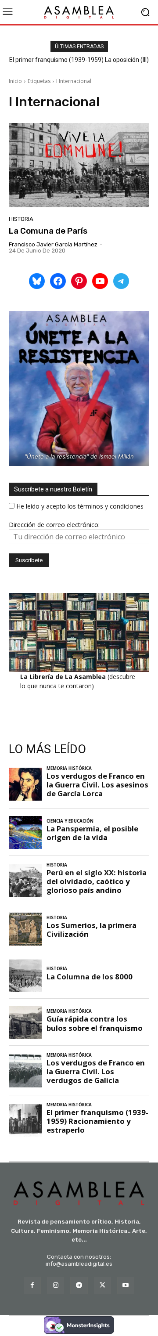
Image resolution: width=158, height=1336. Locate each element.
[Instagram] (55, 1285)
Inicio (15, 81)
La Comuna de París (48, 231)
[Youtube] (125, 1285)
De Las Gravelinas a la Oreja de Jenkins (81, 59)
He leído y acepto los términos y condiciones (80, 506)
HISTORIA (21, 219)
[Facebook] (32, 1285)
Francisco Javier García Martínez (53, 244)
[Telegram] (78, 1285)
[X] (102, 1285)
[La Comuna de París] (79, 165)
